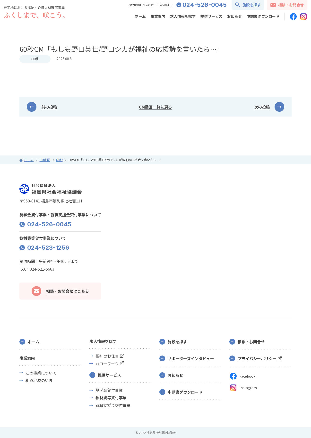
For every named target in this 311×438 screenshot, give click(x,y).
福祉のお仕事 (107, 356)
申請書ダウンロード (263, 16)
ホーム (140, 16)
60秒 (35, 58)
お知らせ (234, 16)
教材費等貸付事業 (111, 397)
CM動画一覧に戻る (155, 107)
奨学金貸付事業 (109, 390)
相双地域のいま (39, 380)
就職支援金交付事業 (112, 405)
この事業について (41, 372)
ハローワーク (107, 363)
